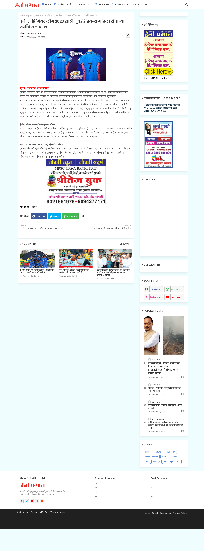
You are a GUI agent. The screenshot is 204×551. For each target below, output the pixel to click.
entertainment (151, 457)
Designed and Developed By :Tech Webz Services (41, 512)
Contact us (141, 4)
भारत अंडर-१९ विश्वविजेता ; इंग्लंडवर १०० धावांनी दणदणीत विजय (37, 271)
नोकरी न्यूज (168, 461)
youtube (176, 297)
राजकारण (80, 4)
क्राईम (70, 4)
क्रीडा (90, 4)
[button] (187, 4)
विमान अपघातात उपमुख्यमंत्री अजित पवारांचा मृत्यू (164, 389)
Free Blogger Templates (88, 524)
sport (29, 15)
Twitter (56, 216)
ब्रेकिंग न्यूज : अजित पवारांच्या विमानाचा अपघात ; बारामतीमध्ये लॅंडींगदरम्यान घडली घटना (164, 368)
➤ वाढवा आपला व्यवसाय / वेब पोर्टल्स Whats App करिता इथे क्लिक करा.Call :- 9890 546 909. (162, 108)
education (170, 452)
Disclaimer (103, 4)
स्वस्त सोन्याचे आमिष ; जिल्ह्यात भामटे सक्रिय (165, 406)
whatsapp (176, 289)
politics (165, 457)
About (155, 512)
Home (48, 4)
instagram (155, 297)
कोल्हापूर (156, 461)
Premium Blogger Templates (44, 524)
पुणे (178, 461)
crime (147, 452)
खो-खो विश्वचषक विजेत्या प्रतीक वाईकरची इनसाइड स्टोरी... (74, 271)
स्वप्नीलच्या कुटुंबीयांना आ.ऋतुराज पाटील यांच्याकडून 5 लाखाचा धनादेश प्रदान (113, 272)
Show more (126, 243)
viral (147, 461)
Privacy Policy (122, 4)
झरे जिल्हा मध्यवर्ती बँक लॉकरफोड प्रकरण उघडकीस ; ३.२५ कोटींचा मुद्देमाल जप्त (165, 425)
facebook (155, 289)
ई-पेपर (60, 4)
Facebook (41, 216)
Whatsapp (72, 216)
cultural (157, 452)
